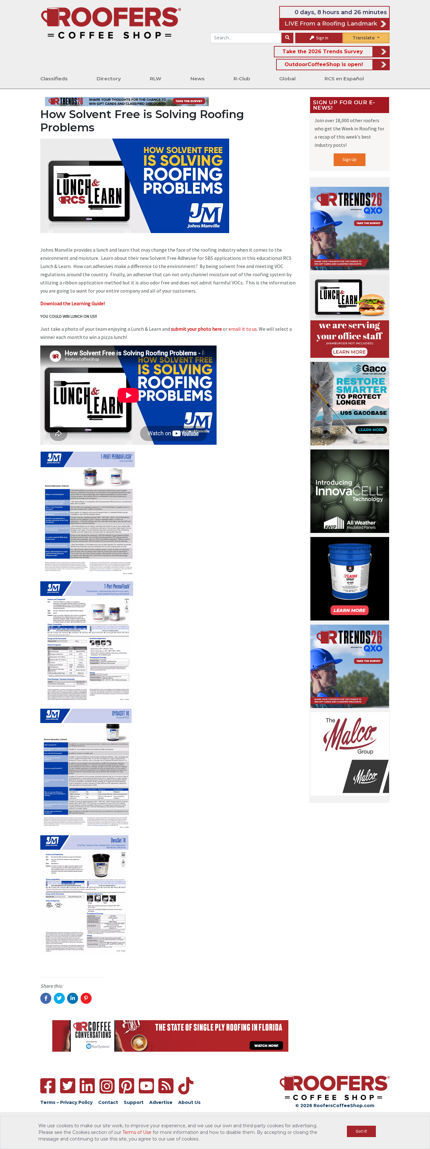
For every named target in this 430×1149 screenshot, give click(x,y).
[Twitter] (67, 1086)
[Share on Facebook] (45, 998)
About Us (189, 1102)
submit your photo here (196, 329)
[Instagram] (107, 1086)
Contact (108, 1102)
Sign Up (349, 159)
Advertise (161, 1102)
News (197, 79)
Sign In (321, 38)
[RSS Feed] (165, 1086)
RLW (155, 79)
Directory (109, 79)
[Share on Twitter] (59, 998)
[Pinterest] (126, 1086)
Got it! (361, 1131)
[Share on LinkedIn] (72, 998)
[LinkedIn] (87, 1086)
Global (287, 79)
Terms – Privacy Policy (66, 1102)
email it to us (243, 329)
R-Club (242, 79)
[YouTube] (146, 1086)
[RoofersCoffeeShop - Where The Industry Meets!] (111, 22)
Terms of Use (136, 1132)
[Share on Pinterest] (86, 998)
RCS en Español (344, 79)
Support (134, 1102)
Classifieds (54, 79)
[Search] (287, 38)
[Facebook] (47, 1086)
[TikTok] (185, 1086)
